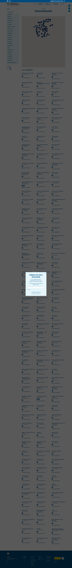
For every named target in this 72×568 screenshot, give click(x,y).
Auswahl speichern (36, 292)
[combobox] (56, 1)
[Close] (45, 273)
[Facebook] (64, 1)
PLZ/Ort (28, 289)
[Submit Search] (62, 1)
